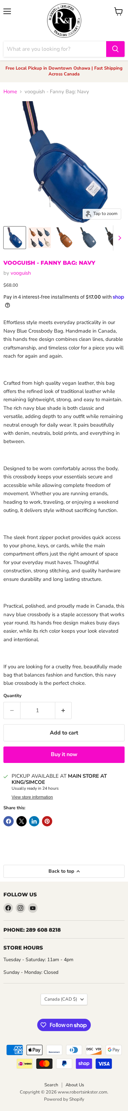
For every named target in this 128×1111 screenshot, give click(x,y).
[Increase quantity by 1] (63, 710)
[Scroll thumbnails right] (118, 238)
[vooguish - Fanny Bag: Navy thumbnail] (15, 238)
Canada (60, 999)
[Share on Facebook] (8, 821)
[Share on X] (21, 821)
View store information (32, 797)
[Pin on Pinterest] (47, 821)
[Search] (115, 49)
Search (51, 1085)
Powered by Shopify (64, 1099)
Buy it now (64, 754)
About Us (75, 1085)
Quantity (12, 695)
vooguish (21, 273)
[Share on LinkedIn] (34, 821)
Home (10, 92)
